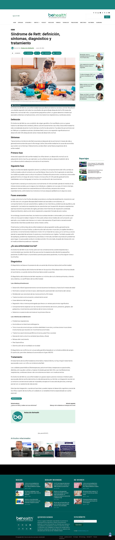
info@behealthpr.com (83, 530)
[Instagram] (96, 13)
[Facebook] (94, 13)
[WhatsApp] (107, 13)
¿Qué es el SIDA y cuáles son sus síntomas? (24, 405)
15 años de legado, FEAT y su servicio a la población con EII (64, 454)
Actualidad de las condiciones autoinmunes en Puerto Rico (95, 178)
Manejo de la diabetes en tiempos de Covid (62, 405)
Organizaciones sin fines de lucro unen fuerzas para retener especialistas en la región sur (95, 171)
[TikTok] (102, 13)
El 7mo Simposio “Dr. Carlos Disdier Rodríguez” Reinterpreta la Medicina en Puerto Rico (96, 164)
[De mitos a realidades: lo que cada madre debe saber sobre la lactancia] (20, 493)
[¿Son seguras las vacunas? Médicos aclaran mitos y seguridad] (43, 449)
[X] (105, 13)
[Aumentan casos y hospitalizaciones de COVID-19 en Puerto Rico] (21, 449)
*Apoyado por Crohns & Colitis (63, 450)
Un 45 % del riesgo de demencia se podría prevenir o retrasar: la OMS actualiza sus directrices (61, 485)
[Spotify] (100, 13)
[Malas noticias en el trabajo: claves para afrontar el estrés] (99, 86)
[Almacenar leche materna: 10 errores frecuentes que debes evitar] (78, 493)
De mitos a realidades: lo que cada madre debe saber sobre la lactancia (33, 493)
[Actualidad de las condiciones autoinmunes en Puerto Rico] (83, 178)
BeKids (13, 29)
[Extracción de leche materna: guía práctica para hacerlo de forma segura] (78, 501)
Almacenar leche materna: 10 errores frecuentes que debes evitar (90, 493)
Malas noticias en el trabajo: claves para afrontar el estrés (87, 86)
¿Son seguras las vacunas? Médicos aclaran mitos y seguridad (42, 454)
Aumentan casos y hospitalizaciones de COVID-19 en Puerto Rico (20, 454)
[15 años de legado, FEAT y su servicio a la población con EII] (99, 76)
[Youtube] (109, 13)
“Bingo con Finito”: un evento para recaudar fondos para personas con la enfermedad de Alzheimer (87, 97)
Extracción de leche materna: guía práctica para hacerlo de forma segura (90, 501)
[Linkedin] (98, 13)
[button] (110, 535)
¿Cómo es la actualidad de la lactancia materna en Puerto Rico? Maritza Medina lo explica (32, 485)
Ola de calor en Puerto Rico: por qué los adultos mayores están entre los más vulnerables (61, 504)
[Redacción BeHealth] (12, 48)
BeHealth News (17, 449)
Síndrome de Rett (16, 398)
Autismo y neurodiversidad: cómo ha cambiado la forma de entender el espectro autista (32, 501)
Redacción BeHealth (27, 48)
